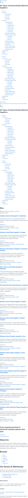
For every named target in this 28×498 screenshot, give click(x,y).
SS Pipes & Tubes (9, 41)
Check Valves (11, 28)
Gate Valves (10, 31)
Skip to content (3, 0)
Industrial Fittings (9, 49)
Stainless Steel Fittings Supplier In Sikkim (13, 301)
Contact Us (5, 54)
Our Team (7, 15)
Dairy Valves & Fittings (10, 33)
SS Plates (10, 38)
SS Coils (9, 39)
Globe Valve (10, 30)
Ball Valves (10, 23)
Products (5, 20)
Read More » (3, 224)
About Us (5, 12)
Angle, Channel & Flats (10, 47)
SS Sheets (10, 36)
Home (4, 11)
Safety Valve (10, 26)
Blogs (4, 52)
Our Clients (7, 19)
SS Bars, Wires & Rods (10, 46)
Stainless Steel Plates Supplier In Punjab (12, 232)
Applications (5, 50)
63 (11, 420)
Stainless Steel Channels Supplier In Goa (12, 336)
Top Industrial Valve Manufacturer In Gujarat (14, 285)
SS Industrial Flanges (9, 42)
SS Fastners (8, 44)
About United (8, 14)
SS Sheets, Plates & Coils (10, 34)
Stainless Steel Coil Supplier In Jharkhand (13, 216)
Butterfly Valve (11, 25)
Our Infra (7, 17)
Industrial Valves (8, 22)
